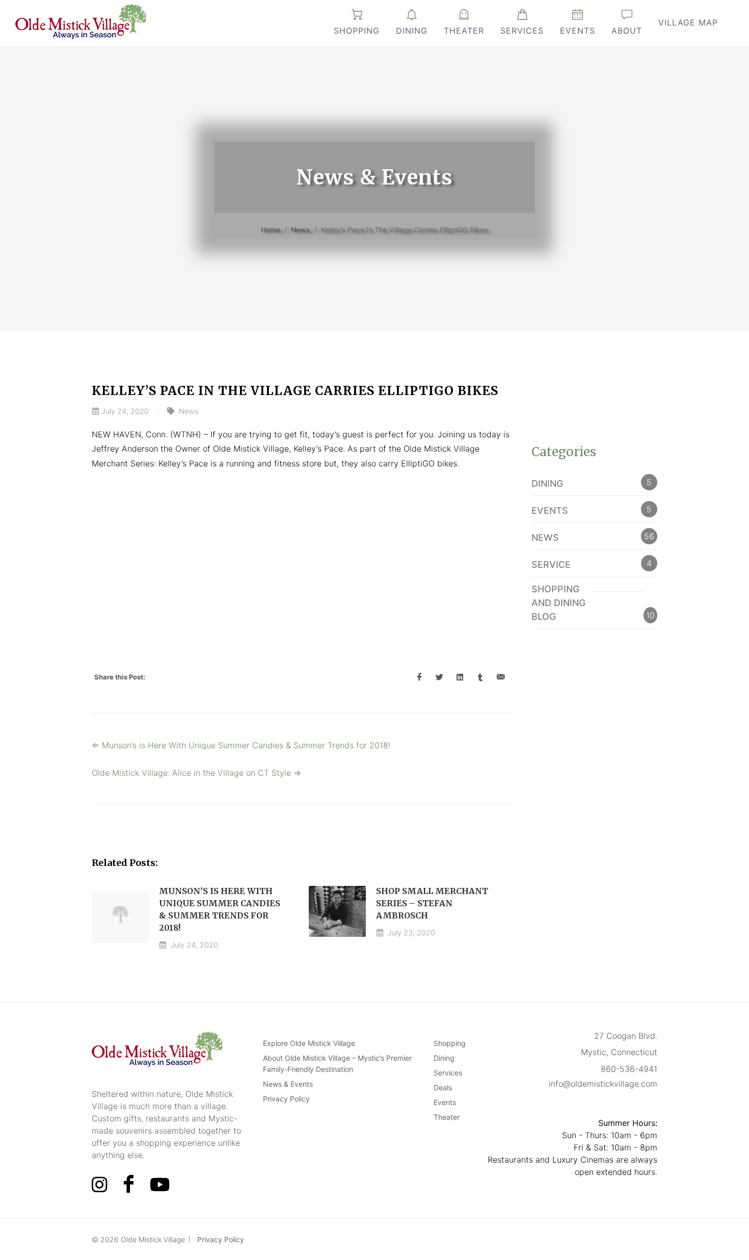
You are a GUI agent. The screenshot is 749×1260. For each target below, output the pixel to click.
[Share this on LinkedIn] (460, 677)
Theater (464, 30)
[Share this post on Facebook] (419, 677)
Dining (411, 30)
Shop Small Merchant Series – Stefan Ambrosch (432, 903)
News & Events (288, 1083)
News (300, 229)
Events (577, 30)
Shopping (357, 30)
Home (270, 229)
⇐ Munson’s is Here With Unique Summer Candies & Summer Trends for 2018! (241, 745)
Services (522, 30)
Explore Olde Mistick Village (309, 1042)
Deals (443, 1087)
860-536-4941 (629, 1069)
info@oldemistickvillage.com (603, 1084)
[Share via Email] (501, 677)
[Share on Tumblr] (480, 677)
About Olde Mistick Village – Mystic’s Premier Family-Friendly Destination (337, 1063)
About (626, 30)
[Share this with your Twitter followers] (440, 677)
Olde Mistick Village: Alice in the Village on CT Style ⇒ (196, 773)
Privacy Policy (286, 1098)
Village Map (688, 22)
